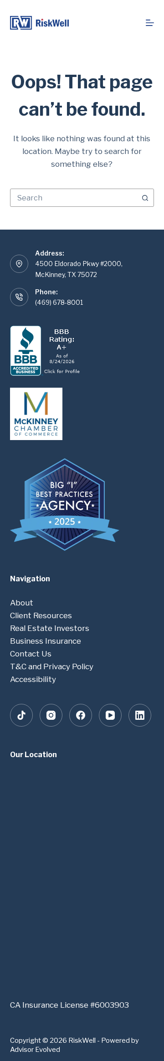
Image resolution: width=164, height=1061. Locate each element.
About (21, 602)
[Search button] (145, 197)
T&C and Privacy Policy (51, 666)
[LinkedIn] (139, 715)
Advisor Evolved (35, 1050)
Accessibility (33, 679)
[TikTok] (21, 715)
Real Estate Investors (49, 628)
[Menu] (150, 23)
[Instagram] (51, 715)
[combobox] (73, 198)
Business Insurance (45, 641)
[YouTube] (110, 715)
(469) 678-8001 (59, 302)
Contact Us (30, 653)
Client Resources (41, 615)
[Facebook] (80, 715)
